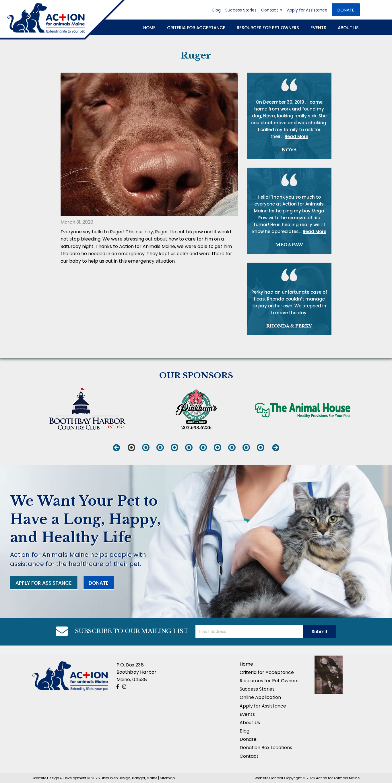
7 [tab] (217, 447)
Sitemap (167, 778)
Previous (116, 447)
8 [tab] (232, 447)
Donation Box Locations (266, 747)
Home (149, 28)
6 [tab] (203, 447)
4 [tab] (174, 447)
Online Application (260, 697)
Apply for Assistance (307, 10)
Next (275, 447)
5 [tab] (189, 447)
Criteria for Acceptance (196, 28)
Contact (269, 10)
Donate (345, 10)
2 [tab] (146, 447)
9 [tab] (246, 447)
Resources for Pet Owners (268, 28)
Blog (216, 10)
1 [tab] (131, 447)
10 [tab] (260, 447)
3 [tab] (160, 447)
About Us (348, 28)
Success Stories (241, 10)
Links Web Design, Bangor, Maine (129, 778)
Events (318, 28)
